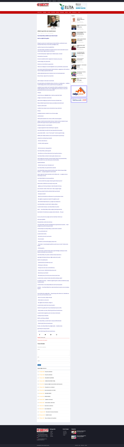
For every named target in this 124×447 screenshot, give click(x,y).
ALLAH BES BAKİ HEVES (80, 52)
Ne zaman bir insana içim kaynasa (48, 411)
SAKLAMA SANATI (45, 393)
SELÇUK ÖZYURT (79, 59)
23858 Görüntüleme (81, 55)
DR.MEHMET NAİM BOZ (81, 53)
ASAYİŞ (57, 12)
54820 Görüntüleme (50, 33)
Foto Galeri (64, 431)
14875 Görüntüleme (81, 22)
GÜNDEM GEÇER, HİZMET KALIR (81, 46)
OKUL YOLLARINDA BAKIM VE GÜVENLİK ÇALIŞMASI (81, 436)
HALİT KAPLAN (79, 73)
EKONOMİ (62, 12)
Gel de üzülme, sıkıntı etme (47, 402)
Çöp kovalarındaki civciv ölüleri (47, 390)
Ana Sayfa (39, 12)
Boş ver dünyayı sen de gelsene (47, 418)
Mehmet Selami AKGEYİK (81, 47)
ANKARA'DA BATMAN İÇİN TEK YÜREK (81, 25)
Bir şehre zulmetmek (45, 371)
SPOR (70, 12)
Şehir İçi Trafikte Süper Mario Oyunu (81, 78)
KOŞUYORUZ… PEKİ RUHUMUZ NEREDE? (81, 65)
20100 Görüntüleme (81, 42)
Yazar (46, 33)
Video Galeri (65, 432)
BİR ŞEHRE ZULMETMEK (46, 377)
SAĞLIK (66, 12)
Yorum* (39, 349)
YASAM (48, 12)
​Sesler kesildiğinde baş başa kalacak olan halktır (81, 32)
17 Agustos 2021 (42, 33)
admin (38, 33)
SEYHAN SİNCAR (79, 40)
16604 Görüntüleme (81, 49)
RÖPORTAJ (74, 12)
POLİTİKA (53, 12)
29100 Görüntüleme (81, 29)
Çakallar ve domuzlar (46, 399)
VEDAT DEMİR (79, 80)
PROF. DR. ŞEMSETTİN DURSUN (80, 20)
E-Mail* (39, 360)
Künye (79, 445)
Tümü (79, 12)
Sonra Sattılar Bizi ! (45, 408)
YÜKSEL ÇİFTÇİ (79, 27)
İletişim (86, 445)
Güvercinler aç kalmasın (46, 405)
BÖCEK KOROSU (44, 396)
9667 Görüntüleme (80, 36)
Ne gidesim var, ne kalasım (47, 387)
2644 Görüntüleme (80, 69)
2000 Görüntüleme (80, 75)
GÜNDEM (44, 12)
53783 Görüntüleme (80, 82)
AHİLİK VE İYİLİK (79, 18)
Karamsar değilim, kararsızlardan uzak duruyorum (50, 384)
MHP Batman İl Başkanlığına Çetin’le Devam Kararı (81, 431)
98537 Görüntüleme (81, 62)
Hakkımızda (65, 433)
